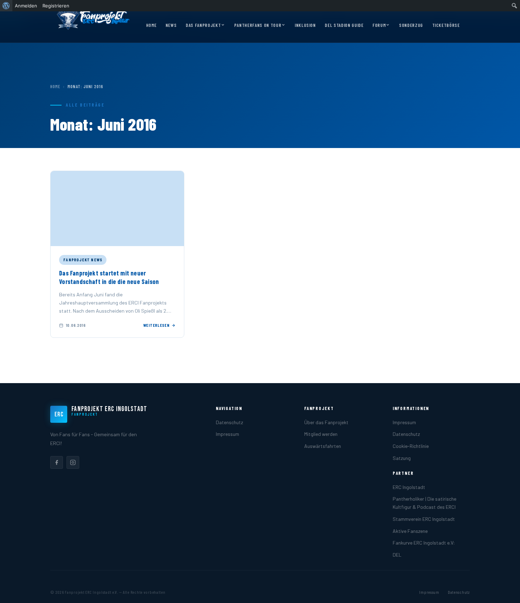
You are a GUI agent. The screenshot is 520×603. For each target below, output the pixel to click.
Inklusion (305, 25)
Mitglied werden (320, 434)
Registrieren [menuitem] (55, 5)
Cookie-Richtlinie (411, 446)
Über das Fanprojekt (326, 422)
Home (151, 25)
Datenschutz (229, 422)
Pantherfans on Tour (257, 25)
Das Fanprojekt (203, 25)
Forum (379, 25)
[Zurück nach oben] (504, 590)
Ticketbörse (446, 25)
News (171, 25)
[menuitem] (6, 5)
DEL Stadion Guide (344, 25)
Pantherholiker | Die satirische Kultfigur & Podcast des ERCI (424, 503)
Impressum (227, 434)
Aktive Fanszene (410, 531)
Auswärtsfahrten (322, 446)
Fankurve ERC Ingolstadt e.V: (424, 543)
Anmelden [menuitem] (26, 5)
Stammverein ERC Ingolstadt (424, 519)
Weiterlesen (156, 325)
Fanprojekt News (82, 259)
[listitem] (56, 462)
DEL (397, 555)
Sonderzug (411, 25)
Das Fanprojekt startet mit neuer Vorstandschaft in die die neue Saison (109, 277)
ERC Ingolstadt (409, 487)
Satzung (402, 458)
